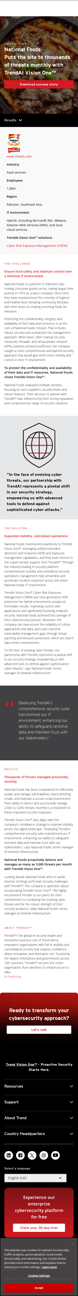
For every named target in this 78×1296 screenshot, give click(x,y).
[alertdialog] (39, 1267)
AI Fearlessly (12, 976)
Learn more (49, 1267)
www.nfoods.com (19, 156)
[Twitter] (32, 1155)
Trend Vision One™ (21, 1064)
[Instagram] (43, 1155)
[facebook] (20, 1155)
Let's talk (39, 1029)
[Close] (73, 1244)
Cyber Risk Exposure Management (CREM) (37, 246)
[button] (35, 1178)
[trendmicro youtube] (55, 1155)
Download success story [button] (39, 84)
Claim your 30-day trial (35, 1226)
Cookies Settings (39, 1276)
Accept (39, 1288)
